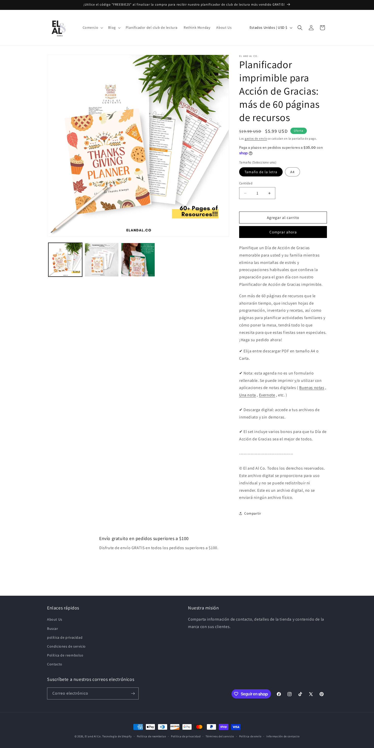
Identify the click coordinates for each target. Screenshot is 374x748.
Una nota (247, 395)
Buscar (52, 628)
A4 (292, 172)
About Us (54, 619)
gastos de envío (256, 138)
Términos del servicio (220, 736)
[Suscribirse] (132, 693)
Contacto (54, 664)
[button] (92, 27)
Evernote (267, 395)
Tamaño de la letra (260, 172)
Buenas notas (311, 387)
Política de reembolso (65, 655)
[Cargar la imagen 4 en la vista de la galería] (138, 260)
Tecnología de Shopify (117, 736)
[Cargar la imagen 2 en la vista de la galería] (102, 260)
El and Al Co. (93, 736)
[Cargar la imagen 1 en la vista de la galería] (65, 260)
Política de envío (250, 736)
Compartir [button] (252, 513)
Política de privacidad (185, 736)
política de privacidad (64, 637)
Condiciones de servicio (66, 646)
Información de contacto (282, 736)
